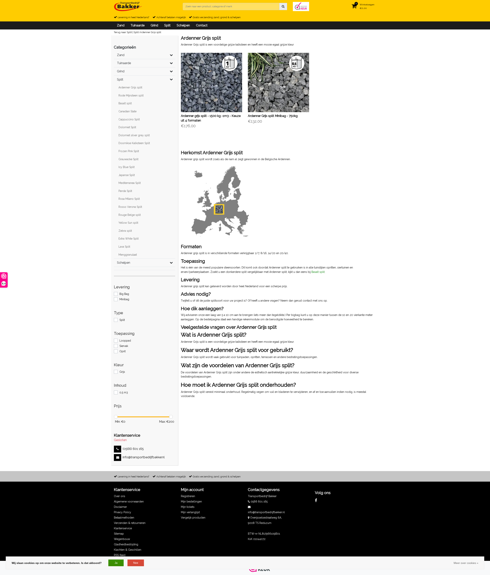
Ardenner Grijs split (150, 32)
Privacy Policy (122, 512)
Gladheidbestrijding (126, 544)
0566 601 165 (259, 501)
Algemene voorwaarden (129, 501)
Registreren (188, 496)
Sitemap (119, 533)
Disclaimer (120, 506)
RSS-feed (119, 555)
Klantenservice (123, 528)
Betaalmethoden (124, 517)
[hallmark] (301, 6)
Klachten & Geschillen (127, 549)
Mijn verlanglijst (190, 512)
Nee (135, 562)
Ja (116, 562)
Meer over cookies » (466, 562)
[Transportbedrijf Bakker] (128, 6)
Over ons (119, 496)
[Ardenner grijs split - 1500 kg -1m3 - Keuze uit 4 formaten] (211, 82)
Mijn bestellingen (191, 501)
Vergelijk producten (193, 517)
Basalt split (318, 271)
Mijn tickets (187, 506)
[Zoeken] (283, 6)
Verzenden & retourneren (129, 522)
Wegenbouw (122, 539)
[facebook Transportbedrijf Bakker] (316, 500)
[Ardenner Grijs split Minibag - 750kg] (278, 82)
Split (136, 32)
